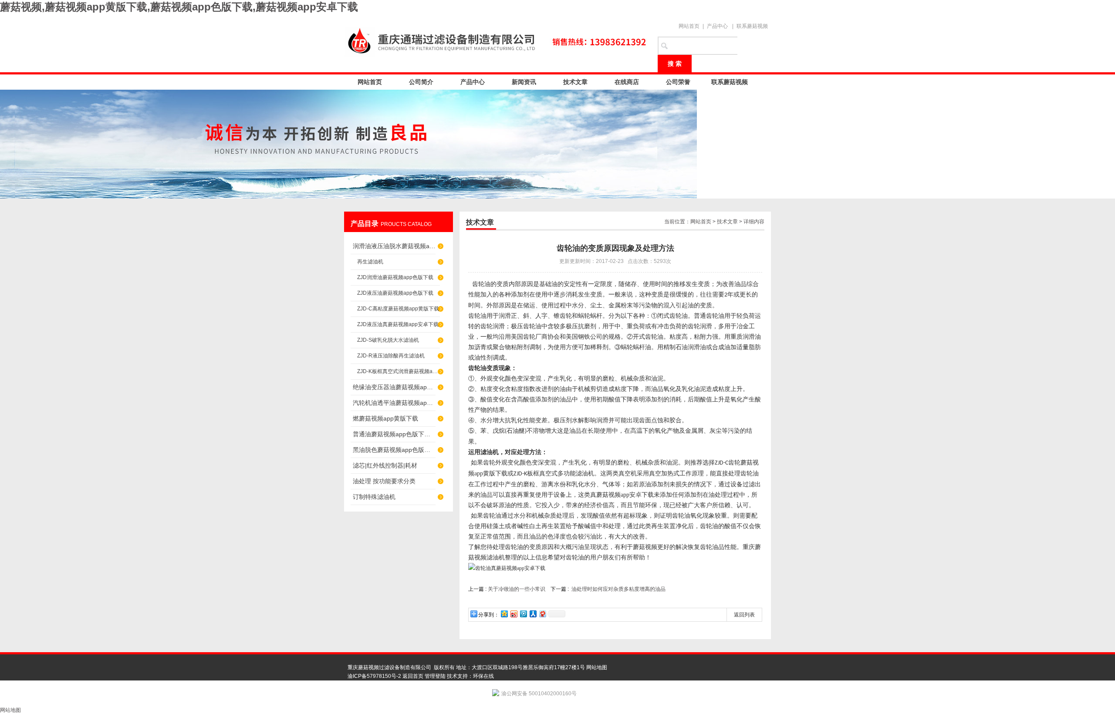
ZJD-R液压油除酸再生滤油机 (391, 356)
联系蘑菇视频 (752, 26)
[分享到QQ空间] (504, 613)
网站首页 (689, 26)
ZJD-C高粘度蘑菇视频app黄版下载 (398, 309)
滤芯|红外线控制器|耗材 (385, 465)
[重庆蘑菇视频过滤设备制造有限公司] (496, 40)
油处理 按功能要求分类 (384, 481)
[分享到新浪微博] (513, 613)
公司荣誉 (678, 81)
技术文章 (575, 81)
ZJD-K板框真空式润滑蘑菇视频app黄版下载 (398, 371)
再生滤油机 (370, 262)
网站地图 (596, 667)
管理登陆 (435, 676)
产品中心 (717, 26)
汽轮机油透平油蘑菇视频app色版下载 (394, 402)
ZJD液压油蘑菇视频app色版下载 (395, 293)
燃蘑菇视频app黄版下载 (385, 418)
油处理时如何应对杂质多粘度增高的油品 (618, 589)
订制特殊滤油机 (374, 496)
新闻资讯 (524, 81)
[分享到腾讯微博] (523, 613)
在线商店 (627, 81)
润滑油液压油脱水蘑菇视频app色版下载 (394, 245)
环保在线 (483, 676)
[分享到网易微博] (542, 613)
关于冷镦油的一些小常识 (516, 589)
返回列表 (744, 615)
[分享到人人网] (532, 613)
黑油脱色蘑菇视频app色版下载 (394, 449)
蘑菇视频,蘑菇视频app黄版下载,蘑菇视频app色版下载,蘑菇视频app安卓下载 (179, 7)
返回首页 (412, 676)
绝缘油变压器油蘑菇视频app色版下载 (394, 387)
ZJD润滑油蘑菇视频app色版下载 (395, 277)
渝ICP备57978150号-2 (374, 676)
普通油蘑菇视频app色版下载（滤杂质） (394, 434)
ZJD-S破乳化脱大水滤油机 (388, 340)
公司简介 (421, 81)
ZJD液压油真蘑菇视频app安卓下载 (398, 324)
